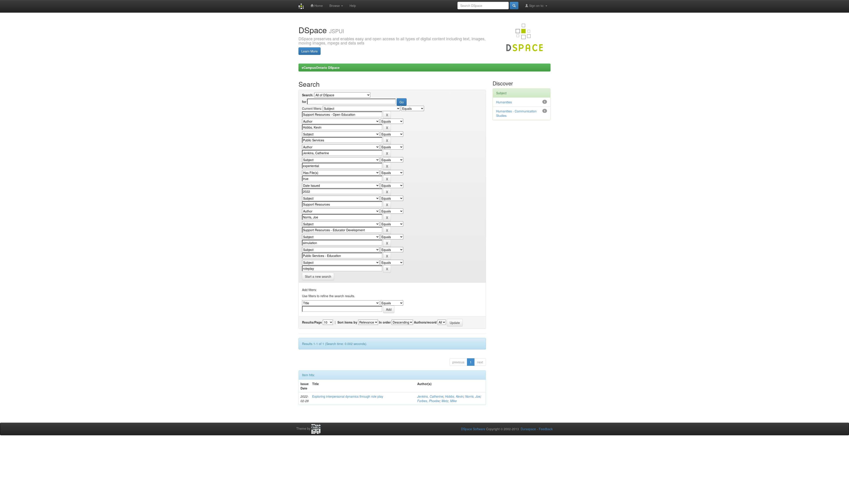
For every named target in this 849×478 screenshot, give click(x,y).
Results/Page (312, 322)
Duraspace (528, 429)
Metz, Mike (449, 401)
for (304, 101)
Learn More (309, 51)
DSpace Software (473, 429)
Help (353, 5)
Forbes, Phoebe (428, 401)
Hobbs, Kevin (454, 396)
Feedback (546, 429)
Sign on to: (536, 5)
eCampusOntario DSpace (321, 67)
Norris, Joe (472, 396)
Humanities (504, 102)
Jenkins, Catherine (430, 396)
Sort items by (347, 322)
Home (318, 5)
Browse (335, 5)
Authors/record (425, 322)
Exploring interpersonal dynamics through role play (347, 396)
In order (385, 322)
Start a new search (318, 276)
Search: (308, 95)
